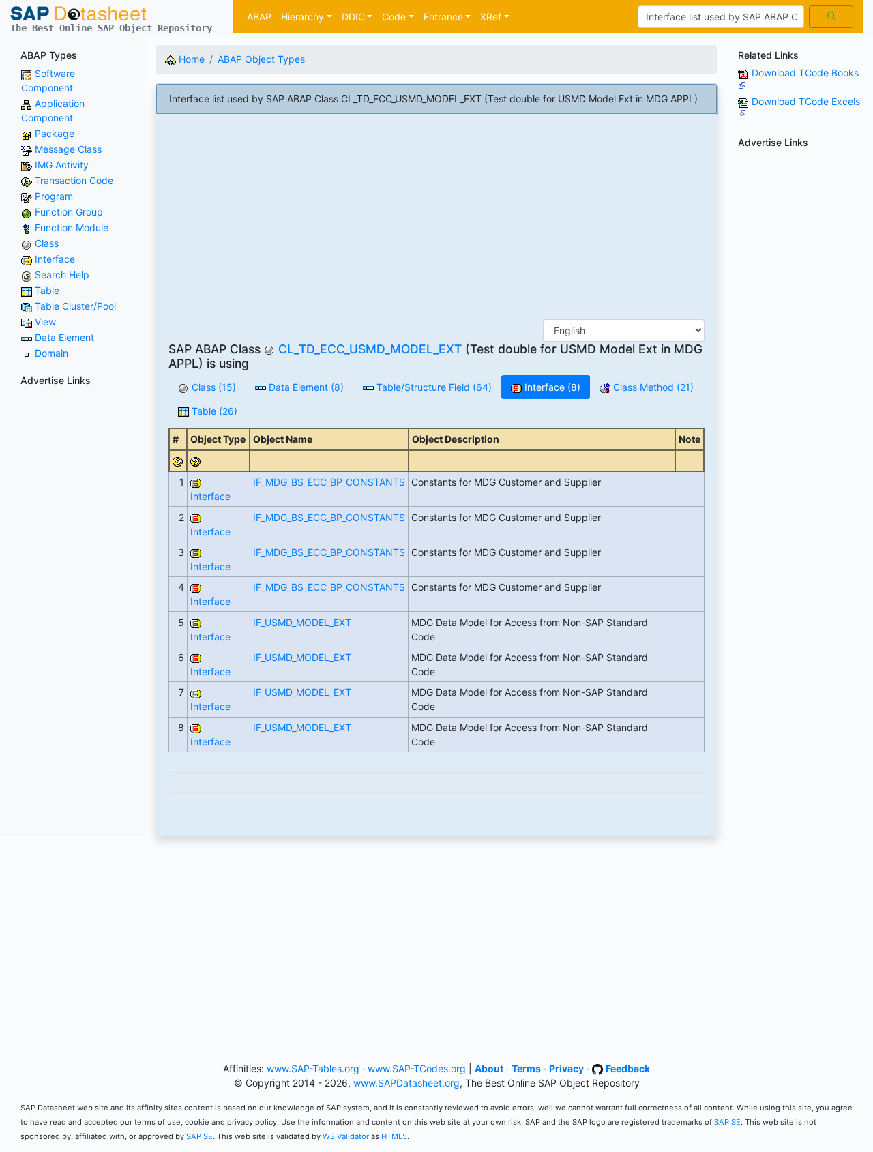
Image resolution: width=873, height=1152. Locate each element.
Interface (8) (551, 387)
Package (54, 133)
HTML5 (394, 1136)
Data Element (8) (305, 387)
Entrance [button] (443, 17)
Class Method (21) (652, 387)
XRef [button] (490, 17)
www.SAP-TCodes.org (417, 1068)
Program (54, 196)
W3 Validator (346, 1136)
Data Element (64, 337)
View (45, 321)
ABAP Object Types (261, 59)
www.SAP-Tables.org (313, 1068)
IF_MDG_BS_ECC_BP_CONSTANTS (329, 482)
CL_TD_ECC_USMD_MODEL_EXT (370, 349)
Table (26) (213, 411)
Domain (51, 353)
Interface (55, 259)
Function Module (71, 227)
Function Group (69, 212)
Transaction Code (74, 180)
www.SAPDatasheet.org (406, 1083)
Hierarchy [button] (302, 17)
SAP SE (727, 1122)
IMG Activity (62, 165)
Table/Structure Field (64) (433, 387)
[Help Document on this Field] (178, 461)
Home (190, 59)
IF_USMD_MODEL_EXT (302, 622)
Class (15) (212, 387)
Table (47, 290)
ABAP (259, 17)
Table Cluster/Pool (75, 306)
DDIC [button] (353, 17)
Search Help (62, 274)
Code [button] (394, 17)
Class (47, 243)
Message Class (68, 149)
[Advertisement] (72, 596)
